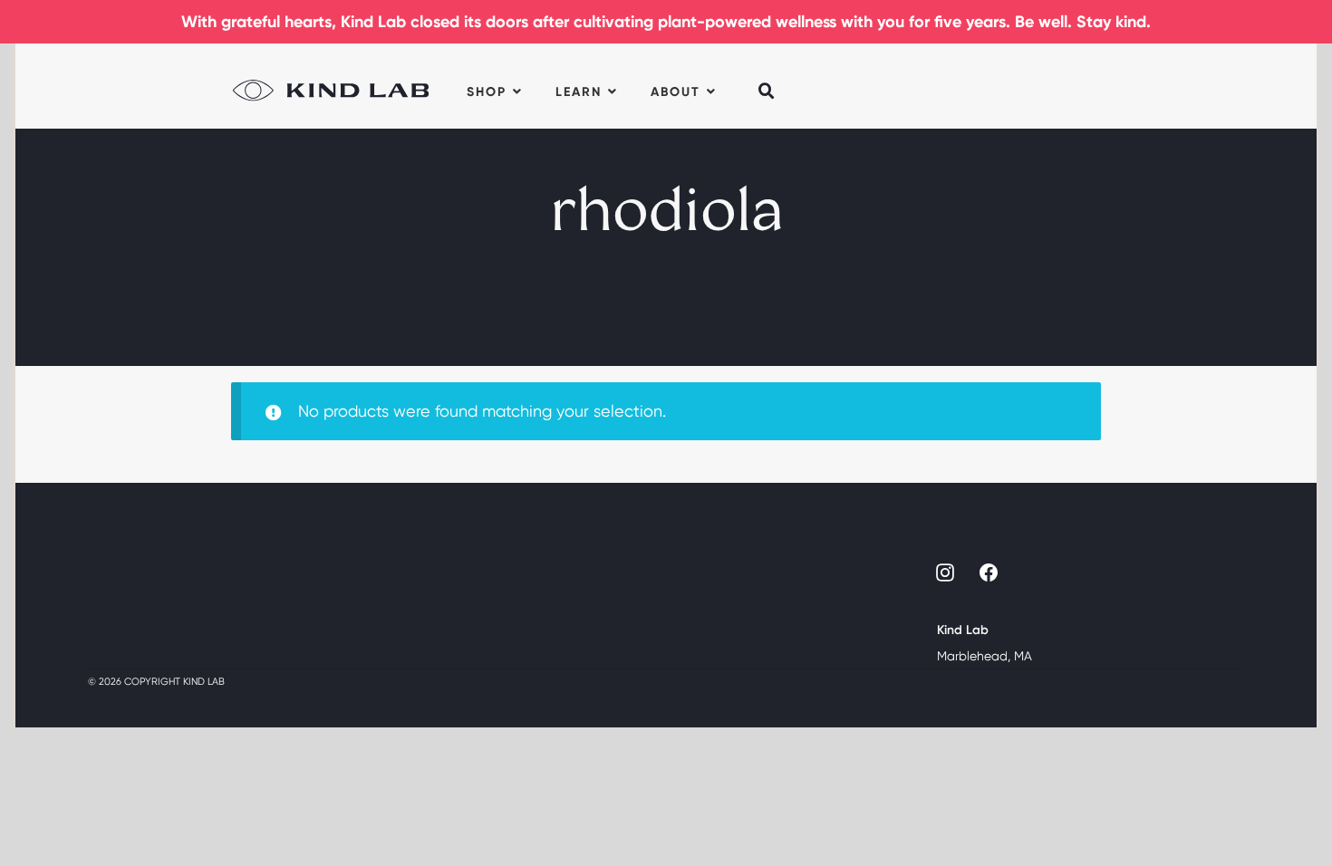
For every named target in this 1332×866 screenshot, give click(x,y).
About (675, 92)
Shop (487, 92)
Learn (578, 92)
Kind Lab (330, 86)
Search (767, 78)
